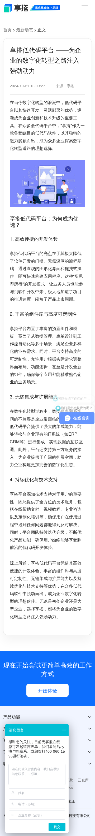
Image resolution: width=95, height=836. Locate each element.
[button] (47, 717)
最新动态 (25, 30)
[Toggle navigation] (85, 8)
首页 (7, 30)
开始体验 (47, 690)
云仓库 (83, 779)
